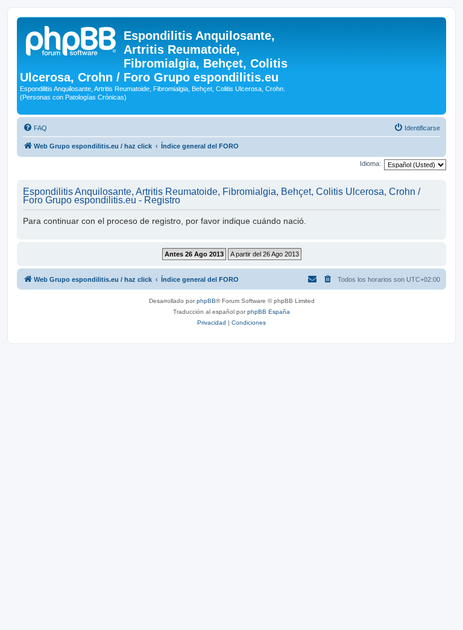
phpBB (206, 301)
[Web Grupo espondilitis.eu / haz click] (72, 39)
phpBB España (268, 311)
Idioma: (370, 163)
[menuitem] (35, 128)
